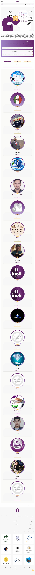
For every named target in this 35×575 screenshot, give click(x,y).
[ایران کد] (17, 560)
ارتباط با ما (16, 524)
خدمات (32, 520)
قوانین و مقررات (31, 524)
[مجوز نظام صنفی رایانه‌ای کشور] (6, 539)
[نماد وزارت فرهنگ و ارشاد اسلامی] (29, 549)
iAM (27, 61)
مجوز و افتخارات (31, 521)
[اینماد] (29, 539)
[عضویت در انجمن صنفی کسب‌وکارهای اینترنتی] (17, 539)
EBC (7, 61)
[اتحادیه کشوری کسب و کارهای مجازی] (29, 560)
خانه (31, 4)
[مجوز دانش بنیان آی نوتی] (17, 549)
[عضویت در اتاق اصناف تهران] (6, 549)
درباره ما (17, 520)
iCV (17, 61)
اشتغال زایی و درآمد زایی (15, 521)
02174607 (30, 528)
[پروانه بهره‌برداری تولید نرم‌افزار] (6, 560)
